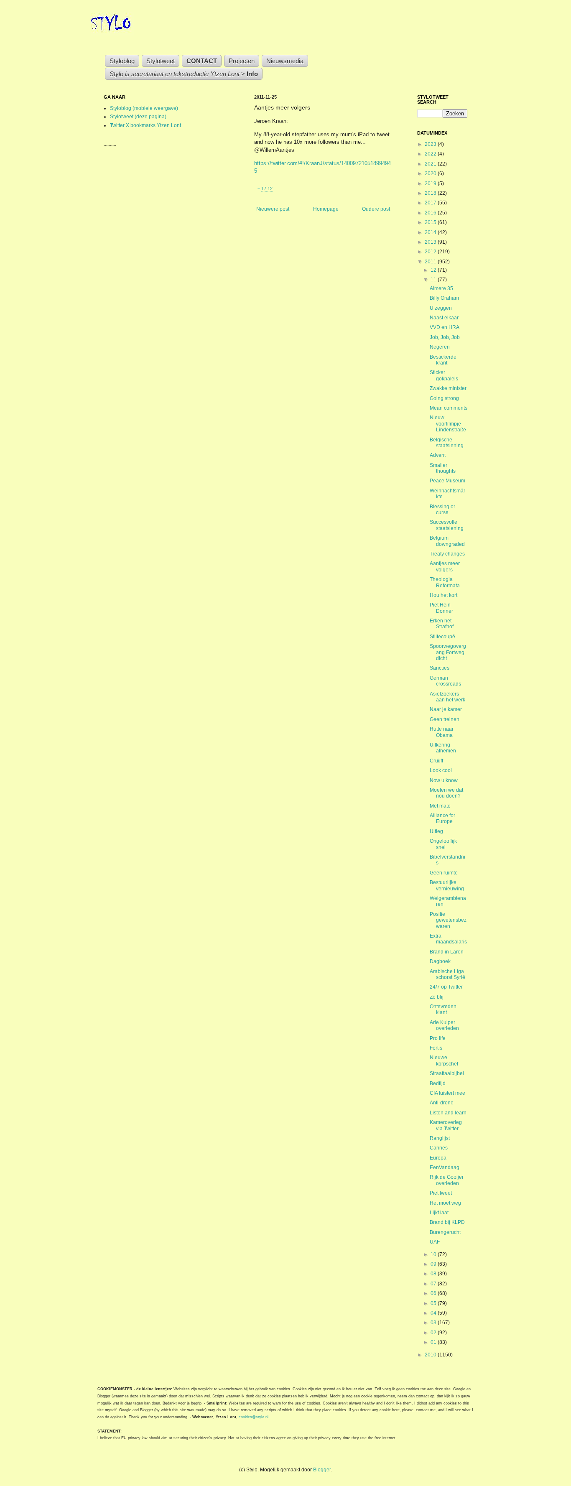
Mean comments (448, 408)
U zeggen (441, 308)
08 (434, 1274)
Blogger (322, 1470)
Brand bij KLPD (447, 1222)
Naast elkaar (444, 318)
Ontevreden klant (443, 1009)
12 (434, 270)
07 (434, 1284)
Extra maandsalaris (448, 939)
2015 (431, 222)
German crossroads (445, 681)
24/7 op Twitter (446, 987)
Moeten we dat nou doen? (446, 793)
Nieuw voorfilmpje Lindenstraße (448, 424)
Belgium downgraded (447, 541)
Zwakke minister (448, 388)
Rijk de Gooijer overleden (447, 1180)
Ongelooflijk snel (443, 844)
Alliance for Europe (442, 818)
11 (434, 280)
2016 (431, 213)
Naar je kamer (446, 709)
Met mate (440, 806)
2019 (431, 183)
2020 (431, 173)
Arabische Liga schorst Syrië (447, 974)
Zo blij (437, 997)
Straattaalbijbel (447, 1073)
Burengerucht (445, 1232)
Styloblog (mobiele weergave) (144, 108)
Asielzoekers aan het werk (447, 697)
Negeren (440, 347)
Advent (438, 455)
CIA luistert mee (447, 1093)
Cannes (439, 1148)
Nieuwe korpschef (444, 1060)
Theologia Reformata (445, 582)
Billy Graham (444, 298)
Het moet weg (445, 1203)
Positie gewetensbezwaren (448, 920)
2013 (431, 242)
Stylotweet (160, 60)
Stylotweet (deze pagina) (138, 117)
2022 (431, 154)
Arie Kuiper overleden (444, 1025)
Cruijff (436, 761)
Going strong (444, 398)
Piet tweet (441, 1193)
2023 (431, 144)
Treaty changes (447, 554)
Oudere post (376, 209)
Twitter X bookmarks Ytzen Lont (145, 125)
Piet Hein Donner (441, 608)
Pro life (438, 1038)
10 (434, 1254)
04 (434, 1313)
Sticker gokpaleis (444, 375)
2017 (431, 203)
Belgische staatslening (447, 443)
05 (434, 1303)
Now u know (444, 780)
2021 (431, 164)
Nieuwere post (272, 209)
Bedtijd (438, 1083)
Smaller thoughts (443, 468)
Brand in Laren (447, 952)
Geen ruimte (444, 873)
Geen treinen (444, 719)
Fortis (436, 1048)
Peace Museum (447, 481)
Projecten (242, 60)
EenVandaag (444, 1167)
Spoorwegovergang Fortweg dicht (448, 652)
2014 (431, 232)
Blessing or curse (442, 509)
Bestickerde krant (443, 360)
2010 (431, 1355)
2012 (431, 252)
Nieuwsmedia (284, 60)
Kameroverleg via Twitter (446, 1125)
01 (434, 1342)
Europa (438, 1158)
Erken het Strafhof (442, 624)
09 (434, 1264)
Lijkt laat (439, 1213)
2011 (431, 262)
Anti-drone (442, 1103)
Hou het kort (443, 595)
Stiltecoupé (442, 637)
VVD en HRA (444, 327)
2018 (431, 193)
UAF (435, 1242)
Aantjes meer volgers (445, 566)
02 (434, 1333)
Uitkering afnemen (443, 748)
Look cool (441, 770)
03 (434, 1322)
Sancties (439, 668)
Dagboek (440, 961)
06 (434, 1293)
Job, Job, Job (445, 337)
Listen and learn (448, 1113)
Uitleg (436, 831)
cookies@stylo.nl (253, 1417)
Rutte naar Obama (442, 732)
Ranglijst (440, 1138)
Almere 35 (441, 288)
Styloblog (122, 60)
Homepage (326, 209)
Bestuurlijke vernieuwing (447, 885)
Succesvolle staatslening (447, 525)
